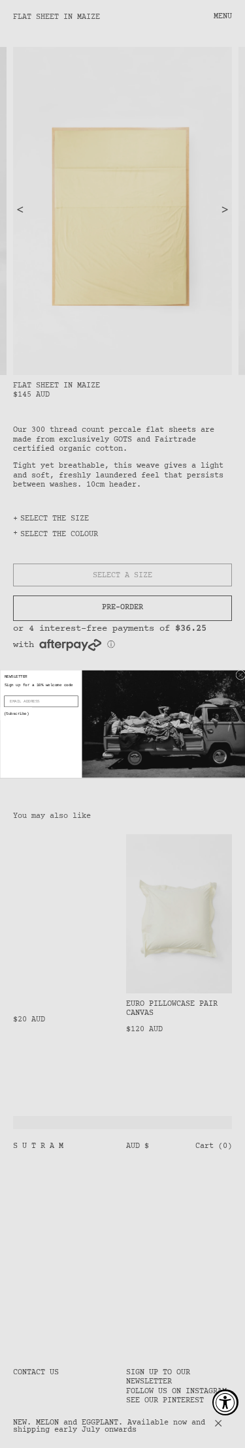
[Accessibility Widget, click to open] (225, 1402)
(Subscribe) (16, 714)
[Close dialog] (241, 675)
